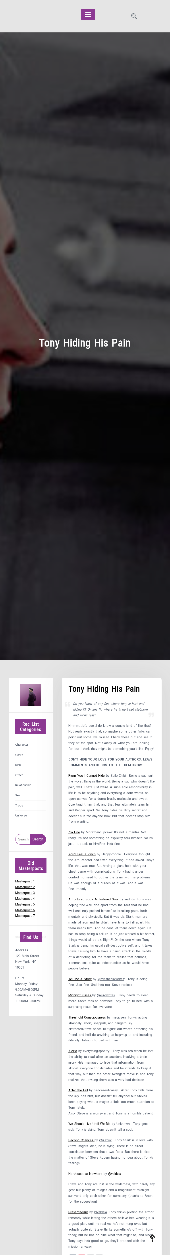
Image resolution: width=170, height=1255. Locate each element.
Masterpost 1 (25, 881)
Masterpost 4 (25, 899)
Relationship (23, 785)
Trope (19, 805)
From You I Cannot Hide (87, 776)
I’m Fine (74, 832)
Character (21, 744)
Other (19, 775)
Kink (18, 765)
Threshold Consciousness (87, 1017)
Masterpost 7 (25, 916)
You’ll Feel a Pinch (82, 854)
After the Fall (78, 1090)
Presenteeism (78, 1212)
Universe (21, 815)
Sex (17, 795)
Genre (19, 755)
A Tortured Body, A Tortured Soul (94, 899)
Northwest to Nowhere (86, 1174)
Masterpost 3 (25, 893)
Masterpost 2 (25, 887)
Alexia (72, 1051)
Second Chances (81, 1140)
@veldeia (114, 1174)
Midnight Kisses (80, 995)
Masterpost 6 (25, 910)
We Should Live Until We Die (90, 1124)
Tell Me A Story (80, 979)
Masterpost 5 (25, 904)
